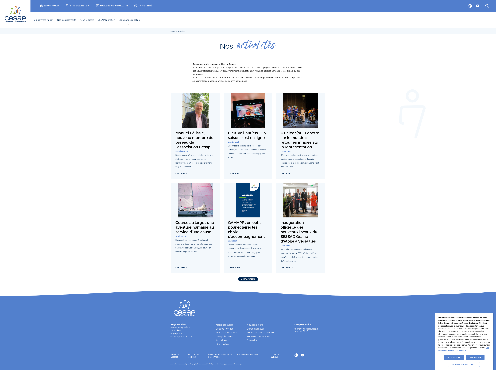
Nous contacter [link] (224, 324)
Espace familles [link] (224, 328)
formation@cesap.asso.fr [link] (306, 329)
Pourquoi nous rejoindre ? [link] (261, 332)
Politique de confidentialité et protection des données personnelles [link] (233, 355)
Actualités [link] (221, 340)
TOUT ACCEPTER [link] (454, 357)
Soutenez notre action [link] (129, 20)
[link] (15, 14)
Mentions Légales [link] (175, 355)
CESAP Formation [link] (106, 20)
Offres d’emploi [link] (255, 328)
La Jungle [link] (275, 355)
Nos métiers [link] (222, 344)
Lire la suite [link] (181, 173)
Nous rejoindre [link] (87, 20)
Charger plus (248, 279)
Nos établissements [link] (66, 20)
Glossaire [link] (252, 340)
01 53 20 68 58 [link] (301, 331)
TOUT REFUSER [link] (475, 357)
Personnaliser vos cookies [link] (463, 364)
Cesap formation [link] (225, 336)
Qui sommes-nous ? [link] (43, 20)
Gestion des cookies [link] (193, 355)
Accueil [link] (173, 31)
